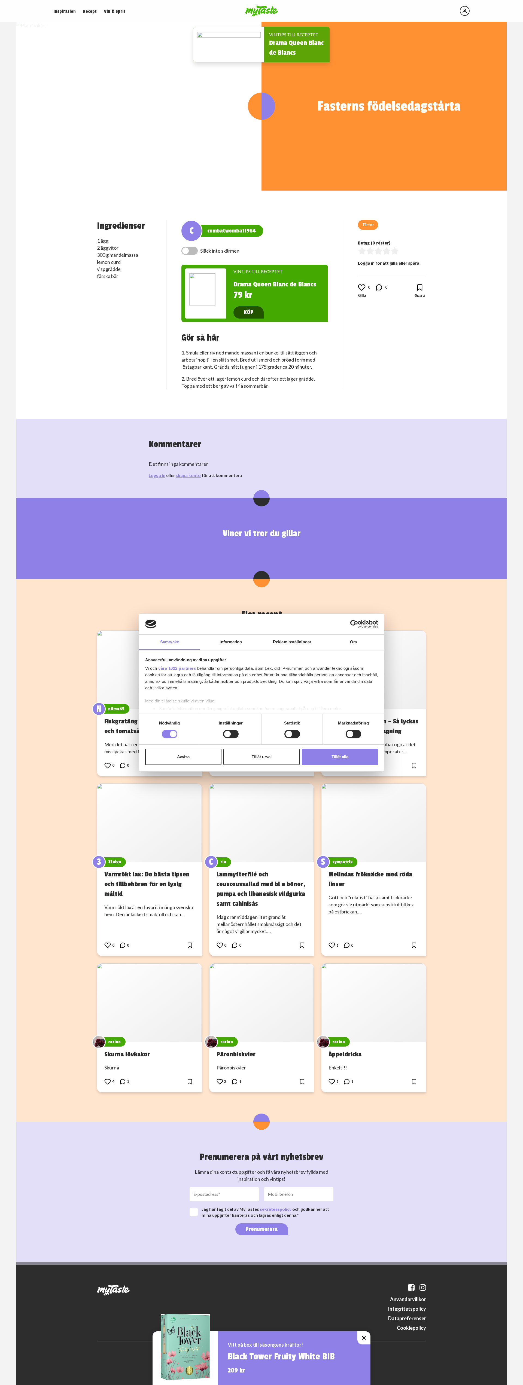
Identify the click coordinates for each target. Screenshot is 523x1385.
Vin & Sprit (115, 11)
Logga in (157, 475)
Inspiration (64, 11)
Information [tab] (231, 642)
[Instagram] (422, 1287)
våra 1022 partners (177, 668)
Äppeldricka (345, 1054)
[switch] (231, 734)
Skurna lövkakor (127, 1054)
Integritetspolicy (407, 1309)
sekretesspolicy (275, 1209)
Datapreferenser (407, 1318)
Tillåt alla (340, 756)
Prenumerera (262, 1229)
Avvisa (183, 756)
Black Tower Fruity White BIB (281, 1356)
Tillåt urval (262, 756)
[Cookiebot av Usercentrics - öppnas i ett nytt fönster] (354, 624)
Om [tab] (353, 642)
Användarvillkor (408, 1299)
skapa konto (188, 475)
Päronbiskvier (236, 1054)
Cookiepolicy (411, 1328)
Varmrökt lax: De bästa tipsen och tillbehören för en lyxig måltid (147, 884)
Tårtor (368, 224)
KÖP (248, 312)
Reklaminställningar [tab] (292, 642)
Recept (90, 11)
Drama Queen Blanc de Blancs (274, 284)
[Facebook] (411, 1287)
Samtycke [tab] (169, 642)
